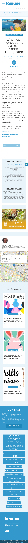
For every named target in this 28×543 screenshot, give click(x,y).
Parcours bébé (14, 498)
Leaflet (13, 281)
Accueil (5, 12)
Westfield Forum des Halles (14, 56)
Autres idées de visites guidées (14, 486)
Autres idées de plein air (14, 474)
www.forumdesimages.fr (14, 172)
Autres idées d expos (14, 454)
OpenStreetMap (19, 281)
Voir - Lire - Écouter (13, 12)
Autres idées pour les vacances (14, 493)
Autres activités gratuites (14, 439)
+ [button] (2, 253)
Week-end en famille (14, 506)
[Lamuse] (13, 3)
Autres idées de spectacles (14, 479)
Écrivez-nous (14, 426)
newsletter (26, 164)
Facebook (8, 531)
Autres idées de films (11, 145)
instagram (6, 531)
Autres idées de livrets (14, 470)
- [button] (2, 255)
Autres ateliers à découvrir (14, 447)
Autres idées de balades (14, 461)
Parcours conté (14, 502)
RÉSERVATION (7, 132)
